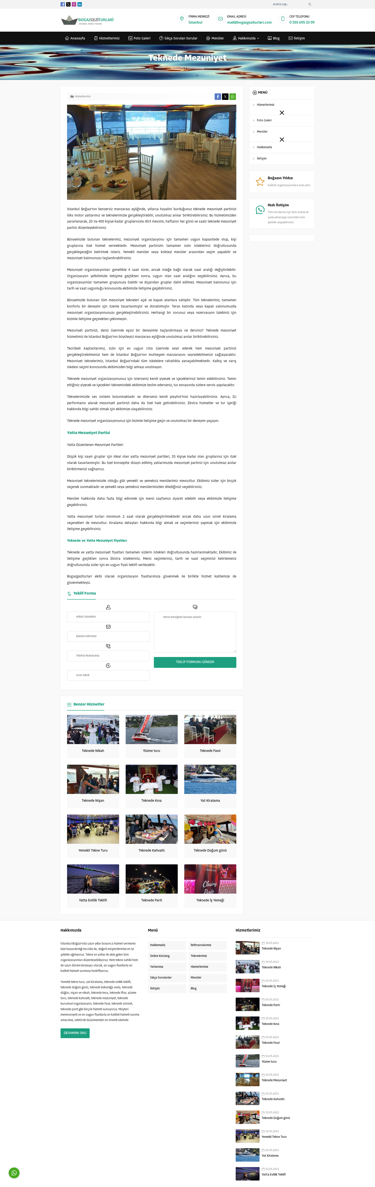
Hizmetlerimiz (195, 68)
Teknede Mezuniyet (274, 1080)
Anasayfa (177, 68)
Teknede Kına (151, 801)
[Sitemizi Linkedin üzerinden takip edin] (79, 4)
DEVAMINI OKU (75, 1033)
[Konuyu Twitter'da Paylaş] (225, 96)
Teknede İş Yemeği (210, 900)
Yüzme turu (151, 751)
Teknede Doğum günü (210, 850)
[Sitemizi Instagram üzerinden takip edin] (74, 4)
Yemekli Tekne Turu (93, 850)
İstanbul (195, 22)
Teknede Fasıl (210, 751)
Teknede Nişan (93, 801)
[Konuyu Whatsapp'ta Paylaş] (232, 96)
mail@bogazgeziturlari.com (249, 22)
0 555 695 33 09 (301, 22)
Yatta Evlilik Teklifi (93, 900)
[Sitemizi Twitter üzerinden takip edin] (68, 4)
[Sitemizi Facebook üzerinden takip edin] (63, 4)
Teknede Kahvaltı (152, 850)
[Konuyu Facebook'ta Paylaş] (218, 96)
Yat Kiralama (210, 801)
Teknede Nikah (93, 751)
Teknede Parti (151, 900)
